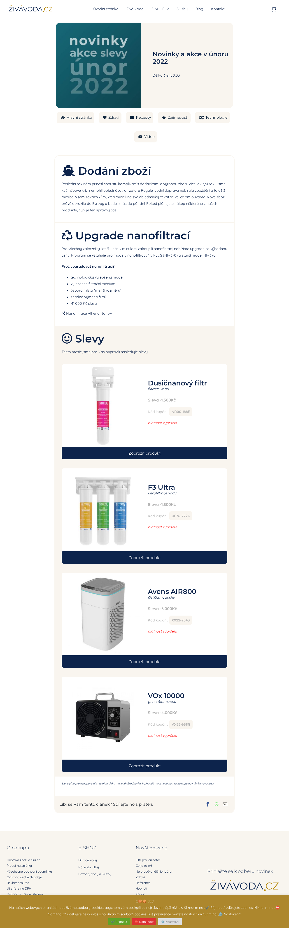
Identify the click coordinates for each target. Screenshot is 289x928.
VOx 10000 (166, 696)
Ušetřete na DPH (19, 888)
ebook (140, 894)
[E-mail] (225, 804)
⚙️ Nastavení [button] (170, 921)
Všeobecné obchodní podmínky (29, 871)
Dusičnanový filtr (177, 383)
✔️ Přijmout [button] (119, 921)
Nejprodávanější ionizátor (154, 871)
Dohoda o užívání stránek (25, 894)
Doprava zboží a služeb (23, 860)
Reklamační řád (18, 883)
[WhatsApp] (216, 804)
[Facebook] (207, 804)
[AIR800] (103, 574)
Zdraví (140, 877)
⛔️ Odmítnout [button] (144, 921)
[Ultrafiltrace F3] (103, 470)
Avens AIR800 (172, 591)
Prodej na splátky (19, 866)
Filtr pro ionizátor (148, 860)
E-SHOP (87, 847)
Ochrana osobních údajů (24, 877)
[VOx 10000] (103, 678)
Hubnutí (141, 888)
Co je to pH (144, 866)
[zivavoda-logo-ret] (31, 5)
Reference (143, 883)
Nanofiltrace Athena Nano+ (88, 313)
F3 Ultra (161, 487)
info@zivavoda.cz (203, 783)
